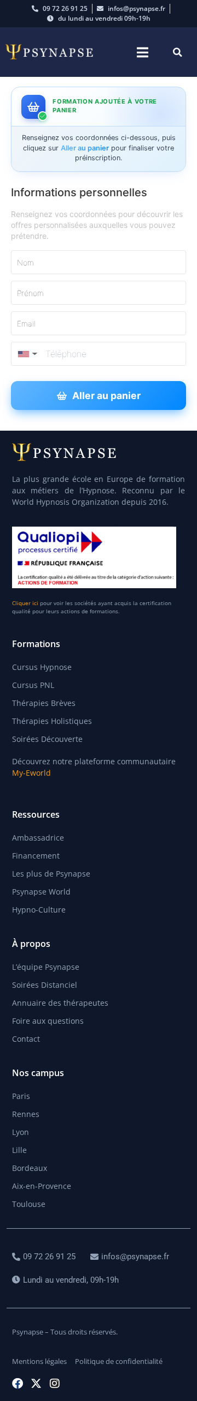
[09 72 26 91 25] (45, 1257)
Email (26, 323)
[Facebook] (17, 1383)
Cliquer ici (25, 603)
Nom (25, 262)
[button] (142, 52)
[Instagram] (54, 1383)
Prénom (30, 293)
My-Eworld (31, 773)
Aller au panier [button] (106, 395)
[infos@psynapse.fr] (131, 1257)
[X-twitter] (36, 1383)
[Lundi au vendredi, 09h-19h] (66, 1280)
